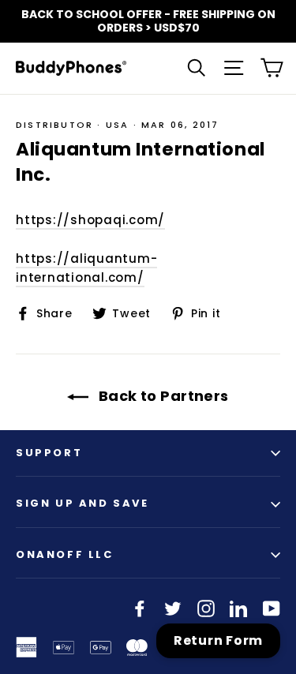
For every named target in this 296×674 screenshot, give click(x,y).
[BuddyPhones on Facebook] (139, 607)
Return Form (218, 640)
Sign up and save (82, 503)
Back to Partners (162, 396)
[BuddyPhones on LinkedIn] (238, 607)
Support (49, 452)
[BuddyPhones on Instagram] (206, 607)
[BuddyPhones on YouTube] (271, 607)
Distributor (54, 124)
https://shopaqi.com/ (90, 220)
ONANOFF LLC (65, 554)
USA (117, 124)
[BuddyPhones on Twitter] (173, 607)
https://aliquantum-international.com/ (86, 268)
